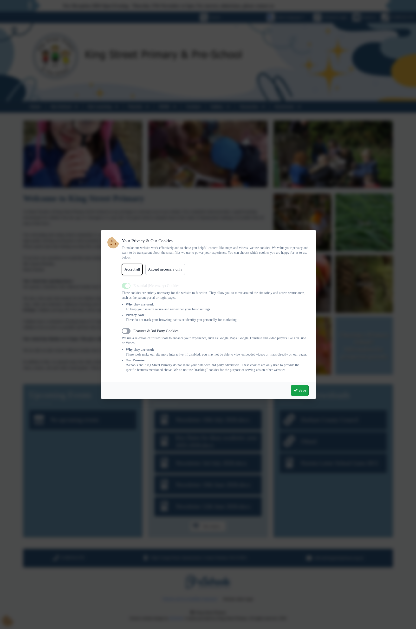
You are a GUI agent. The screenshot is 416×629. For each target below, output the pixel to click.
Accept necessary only (165, 269)
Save (302, 390)
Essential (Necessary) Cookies (156, 286)
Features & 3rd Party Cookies (155, 331)
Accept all (132, 269)
